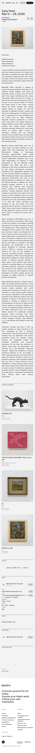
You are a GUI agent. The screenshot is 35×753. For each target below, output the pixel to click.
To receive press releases (23, 716)
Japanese (27, 742)
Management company (25, 727)
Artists (4, 713)
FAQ (19, 713)
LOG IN (23, 3)
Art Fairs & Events (8, 720)
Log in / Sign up (7, 736)
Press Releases (7, 724)
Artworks (5, 715)
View (30, 591)
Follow (30, 584)
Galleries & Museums (9, 718)
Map (31, 595)
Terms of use (22, 723)
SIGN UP (29, 3)
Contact (20, 729)
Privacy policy (22, 725)
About (4, 726)
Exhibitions (5, 722)
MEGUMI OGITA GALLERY (9, 19)
